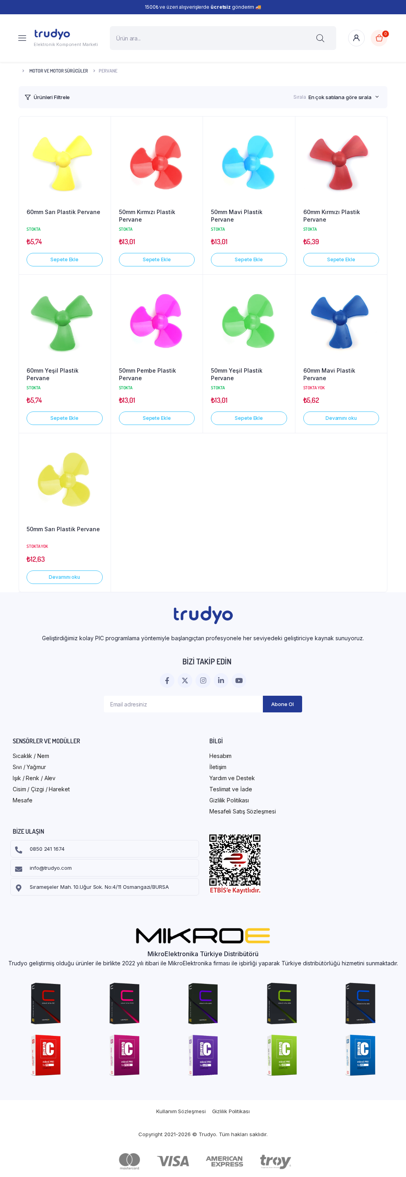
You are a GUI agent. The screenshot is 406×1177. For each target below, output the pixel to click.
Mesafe (22, 800)
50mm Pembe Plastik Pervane (147, 374)
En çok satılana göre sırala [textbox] (340, 97)
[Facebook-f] (167, 680)
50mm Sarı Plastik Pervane (63, 529)
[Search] (320, 38)
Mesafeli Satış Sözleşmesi (242, 811)
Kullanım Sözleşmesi (180, 1111)
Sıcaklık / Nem (31, 755)
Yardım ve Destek (232, 778)
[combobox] (343, 97)
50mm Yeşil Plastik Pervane (236, 374)
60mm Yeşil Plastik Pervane (53, 374)
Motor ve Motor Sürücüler (58, 71)
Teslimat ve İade (230, 789)
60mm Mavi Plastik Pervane (329, 374)
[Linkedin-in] (221, 680)
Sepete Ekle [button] (64, 259)
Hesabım (220, 755)
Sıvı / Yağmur (29, 767)
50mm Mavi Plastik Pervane (236, 216)
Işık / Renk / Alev (34, 778)
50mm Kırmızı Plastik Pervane (147, 216)
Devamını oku (341, 418)
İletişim (217, 767)
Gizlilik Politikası (229, 800)
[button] (100, 130)
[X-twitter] (185, 680)
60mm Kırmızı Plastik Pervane (331, 216)
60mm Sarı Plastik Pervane (63, 212)
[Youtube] (239, 680)
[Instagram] (202, 680)
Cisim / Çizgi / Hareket (41, 789)
